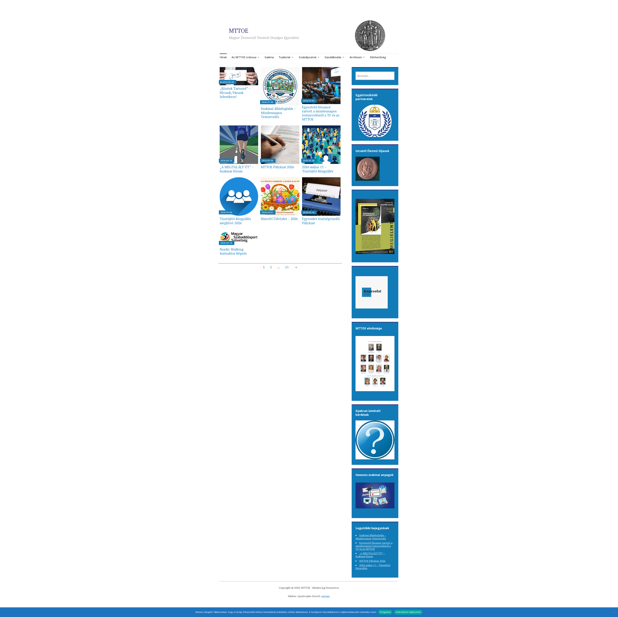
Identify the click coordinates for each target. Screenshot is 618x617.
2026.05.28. (309, 160)
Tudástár (285, 57)
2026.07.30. (268, 102)
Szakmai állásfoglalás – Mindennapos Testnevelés (278, 112)
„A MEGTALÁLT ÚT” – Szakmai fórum (237, 169)
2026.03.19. (309, 212)
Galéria (269, 57)
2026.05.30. (268, 160)
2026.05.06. (226, 212)
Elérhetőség (378, 57)
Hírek (223, 57)
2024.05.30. (228, 82)
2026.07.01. (309, 100)
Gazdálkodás (333, 57)
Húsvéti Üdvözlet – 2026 (279, 218)
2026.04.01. (268, 212)
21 (287, 267)
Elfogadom (385, 612)
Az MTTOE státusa (244, 57)
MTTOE (238, 30)
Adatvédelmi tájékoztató (408, 612)
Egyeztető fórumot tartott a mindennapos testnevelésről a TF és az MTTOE (320, 113)
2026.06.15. (226, 160)
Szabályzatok (307, 57)
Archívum (356, 57)
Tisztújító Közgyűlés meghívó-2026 (235, 220)
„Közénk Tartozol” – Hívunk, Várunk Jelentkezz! (235, 92)
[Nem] (614, 612)
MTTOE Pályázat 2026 (277, 167)
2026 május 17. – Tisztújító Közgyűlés (317, 169)
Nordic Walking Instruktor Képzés (233, 251)
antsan (325, 596)
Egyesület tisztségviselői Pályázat (321, 220)
